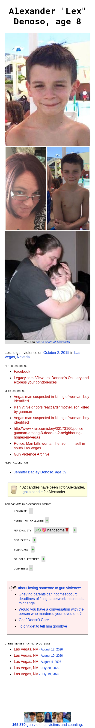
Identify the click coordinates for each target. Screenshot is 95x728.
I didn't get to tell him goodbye (43, 626)
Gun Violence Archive (31, 454)
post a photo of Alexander (53, 342)
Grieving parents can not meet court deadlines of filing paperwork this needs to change (51, 598)
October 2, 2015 (56, 353)
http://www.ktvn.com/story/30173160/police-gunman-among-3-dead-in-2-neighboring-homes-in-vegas (49, 433)
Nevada (23, 357)
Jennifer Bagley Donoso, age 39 (40, 472)
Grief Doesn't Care (34, 620)
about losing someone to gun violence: (49, 588)
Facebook (22, 371)
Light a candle (31, 492)
